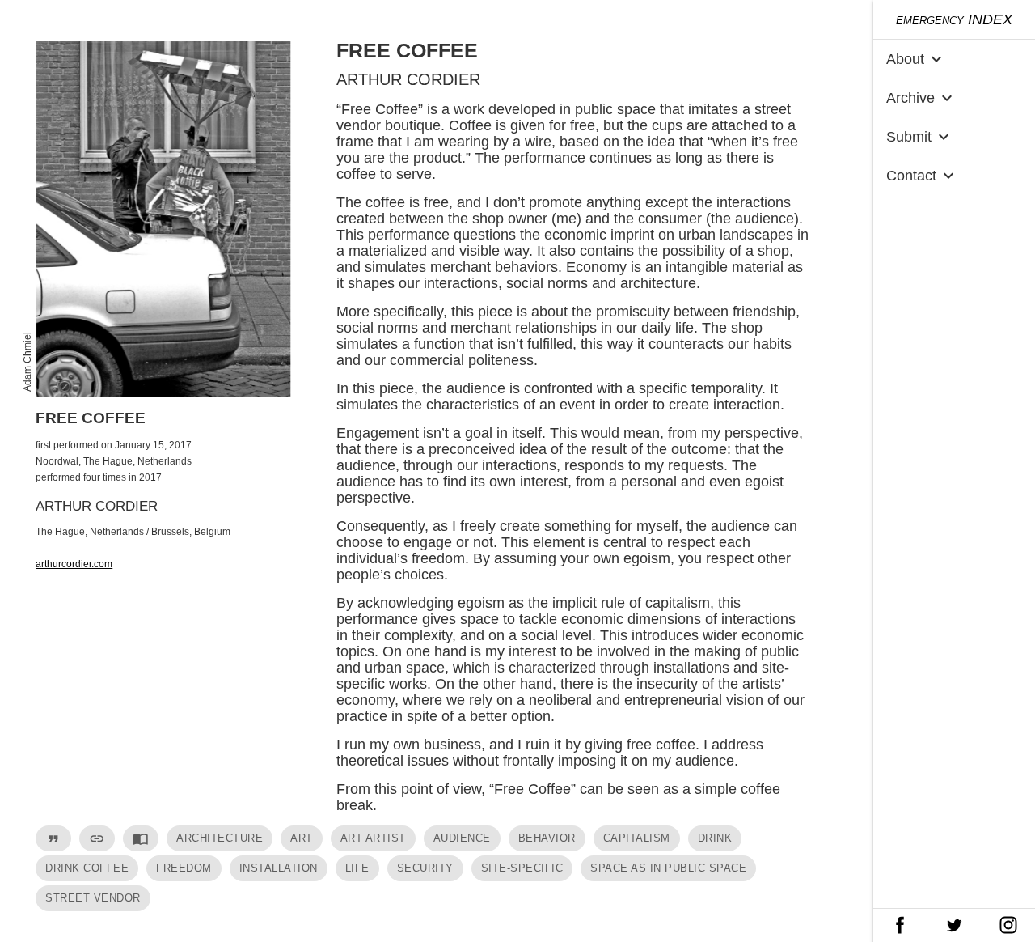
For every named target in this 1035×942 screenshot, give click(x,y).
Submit (919, 136)
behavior (547, 838)
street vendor (93, 898)
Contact (922, 175)
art (301, 838)
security (425, 868)
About (916, 59)
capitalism (636, 838)
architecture (219, 838)
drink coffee (87, 868)
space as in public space (668, 868)
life (357, 868)
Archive (921, 98)
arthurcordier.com (74, 564)
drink (715, 838)
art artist (373, 838)
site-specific (522, 868)
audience (462, 838)
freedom (184, 868)
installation (278, 868)
